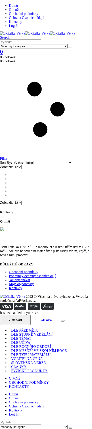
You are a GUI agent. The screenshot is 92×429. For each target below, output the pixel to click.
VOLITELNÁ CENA (27, 359)
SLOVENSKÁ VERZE (28, 363)
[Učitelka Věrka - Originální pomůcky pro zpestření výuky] (37, 33)
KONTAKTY (19, 386)
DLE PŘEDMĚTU (25, 330)
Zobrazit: (7, 167)
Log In (14, 26)
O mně (14, 9)
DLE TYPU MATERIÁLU (31, 355)
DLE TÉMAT (21, 338)
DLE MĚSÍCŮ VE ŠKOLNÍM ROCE (39, 350)
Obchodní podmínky (23, 13)
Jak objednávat (19, 280)
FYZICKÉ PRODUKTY (29, 371)
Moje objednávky (21, 284)
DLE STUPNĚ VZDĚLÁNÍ (31, 334)
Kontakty (15, 22)
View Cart (15, 320)
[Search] (70, 47)
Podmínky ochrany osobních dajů (32, 276)
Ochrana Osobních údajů (26, 18)
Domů (13, 5)
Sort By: (6, 162)
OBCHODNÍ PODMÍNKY (29, 382)
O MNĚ (15, 378)
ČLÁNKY (19, 367)
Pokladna (46, 320)
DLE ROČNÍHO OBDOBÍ (31, 346)
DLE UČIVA (20, 342)
